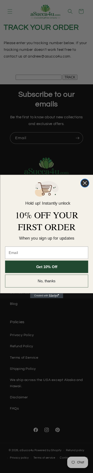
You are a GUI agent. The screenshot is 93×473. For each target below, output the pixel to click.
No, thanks (47, 281)
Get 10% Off (46, 267)
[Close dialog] (85, 183)
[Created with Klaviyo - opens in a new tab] (46, 295)
